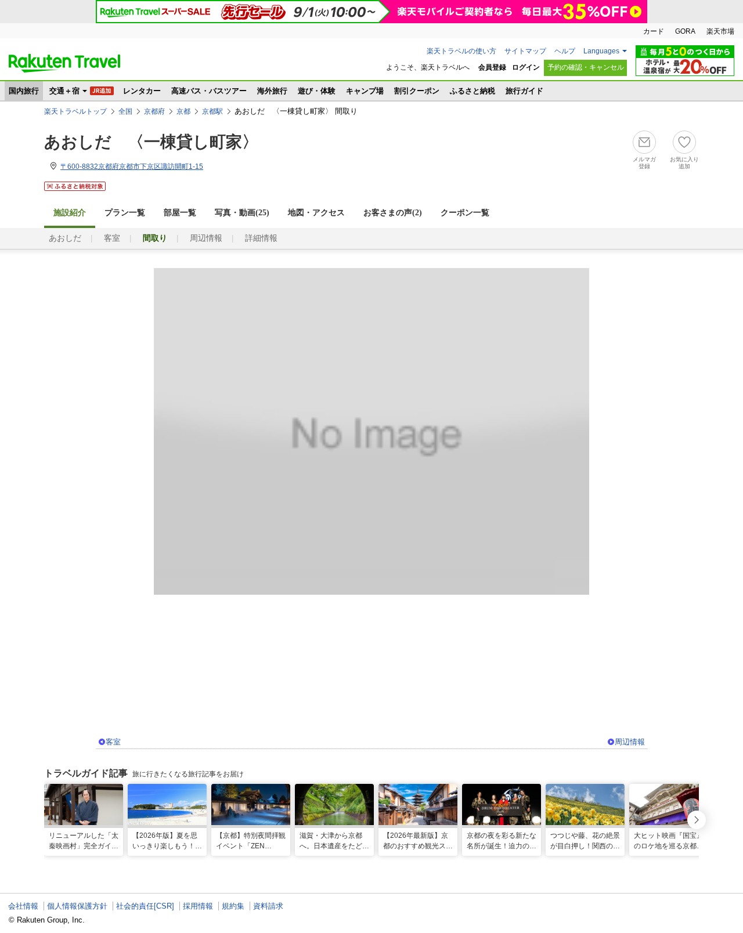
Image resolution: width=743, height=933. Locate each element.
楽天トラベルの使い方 (461, 51)
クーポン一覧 (465, 212)
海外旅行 (272, 90)
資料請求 (268, 906)
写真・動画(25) (242, 212)
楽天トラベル (64, 63)
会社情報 (23, 906)
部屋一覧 (180, 212)
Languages (601, 51)
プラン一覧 (124, 212)
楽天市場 (720, 31)
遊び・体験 (317, 90)
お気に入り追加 (684, 162)
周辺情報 (206, 238)
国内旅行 (24, 90)
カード (653, 31)
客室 (112, 238)
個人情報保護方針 (77, 906)
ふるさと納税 (472, 90)
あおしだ (65, 238)
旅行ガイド (524, 90)
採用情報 (198, 906)
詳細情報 (261, 238)
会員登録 (492, 67)
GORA (685, 31)
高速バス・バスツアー (209, 90)
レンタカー (142, 90)
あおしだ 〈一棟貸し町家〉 (151, 142)
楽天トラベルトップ (75, 111)
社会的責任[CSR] (145, 906)
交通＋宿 (64, 90)
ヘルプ (564, 51)
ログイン (526, 67)
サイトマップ (525, 51)
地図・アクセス (316, 212)
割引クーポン (416, 90)
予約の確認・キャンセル (585, 67)
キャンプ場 (365, 90)
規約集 (233, 906)
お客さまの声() (392, 212)
